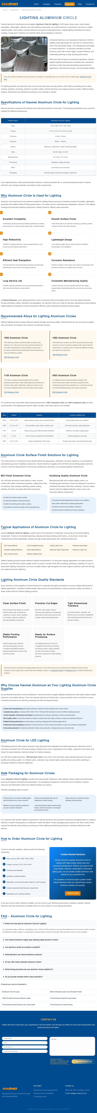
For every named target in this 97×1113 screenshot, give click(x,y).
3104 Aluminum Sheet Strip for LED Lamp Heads (18, 1004)
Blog (79, 4)
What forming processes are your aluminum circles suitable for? (29, 969)
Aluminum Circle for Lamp (11, 992)
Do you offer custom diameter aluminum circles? (23, 962)
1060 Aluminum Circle (59, 354)
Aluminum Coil (71, 670)
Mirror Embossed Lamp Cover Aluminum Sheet (66, 992)
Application (69, 4)
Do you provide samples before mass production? (24, 977)
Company (46, 4)
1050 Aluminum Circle (11, 357)
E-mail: (76, 1093)
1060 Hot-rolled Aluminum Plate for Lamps (16, 998)
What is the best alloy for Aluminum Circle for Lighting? (26, 924)
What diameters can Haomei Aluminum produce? (23, 955)
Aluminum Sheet (57, 670)
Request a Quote (72, 893)
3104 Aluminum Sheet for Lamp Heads (63, 998)
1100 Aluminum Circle (11, 392)
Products (57, 4)
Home (36, 4)
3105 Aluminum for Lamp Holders (61, 1004)
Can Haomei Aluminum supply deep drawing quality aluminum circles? (31, 940)
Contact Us (90, 4)
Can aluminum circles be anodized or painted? (22, 947)
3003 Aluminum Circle (59, 392)
